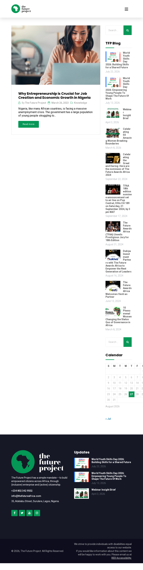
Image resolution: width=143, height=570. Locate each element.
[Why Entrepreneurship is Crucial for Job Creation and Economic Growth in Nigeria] (55, 53)
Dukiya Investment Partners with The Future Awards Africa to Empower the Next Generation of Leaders (118, 261)
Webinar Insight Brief (127, 114)
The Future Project (35, 102)
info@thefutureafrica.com (26, 496)
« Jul (108, 418)
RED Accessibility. (121, 558)
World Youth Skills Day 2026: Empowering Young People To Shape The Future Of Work (118, 88)
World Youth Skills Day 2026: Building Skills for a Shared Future (111, 461)
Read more (29, 124)
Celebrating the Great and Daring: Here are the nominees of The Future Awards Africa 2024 (118, 164)
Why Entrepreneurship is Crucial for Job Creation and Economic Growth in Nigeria (54, 95)
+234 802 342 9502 (21, 490)
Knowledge (80, 102)
